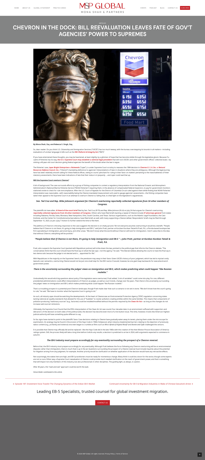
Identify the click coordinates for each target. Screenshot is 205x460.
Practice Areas (59, 8)
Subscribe (185, 8)
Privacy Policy (110, 454)
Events (143, 8)
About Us (26, 8)
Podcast (153, 8)
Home (16, 8)
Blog (162, 8)
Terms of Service (122, 454)
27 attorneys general (152, 213)
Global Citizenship (42, 8)
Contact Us (173, 8)
